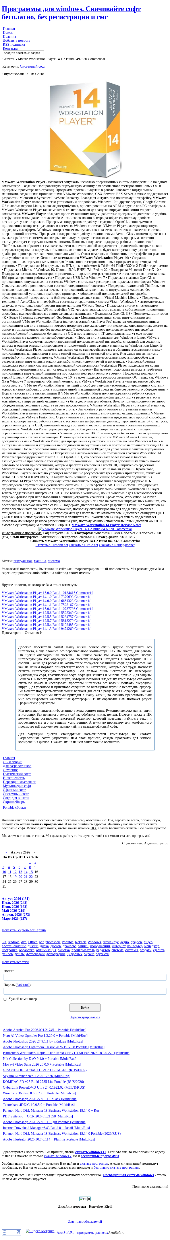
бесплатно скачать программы (116, 1167)
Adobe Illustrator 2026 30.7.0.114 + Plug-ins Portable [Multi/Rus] (49, 1139)
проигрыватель (83, 950)
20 (20, 877)
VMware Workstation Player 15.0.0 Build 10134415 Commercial (47, 593)
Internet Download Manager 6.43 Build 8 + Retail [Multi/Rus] (46, 1128)
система (54, 561)
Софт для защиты (16, 798)
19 (15, 877)
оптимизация (46, 950)
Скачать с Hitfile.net (83, 545)
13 (20, 872)
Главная (9, 28)
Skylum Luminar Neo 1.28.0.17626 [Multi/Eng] (36, 1076)
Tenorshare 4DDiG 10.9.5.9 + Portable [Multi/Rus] (39, 1105)
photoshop (52, 942)
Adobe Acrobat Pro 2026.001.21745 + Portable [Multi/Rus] (44, 1030)
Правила (9, 36)
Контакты (10, 48)
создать (145, 950)
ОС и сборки (12, 762)
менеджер (151, 946)
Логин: (9, 971)
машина (40, 561)
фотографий (55, 954)
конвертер (135, 946)
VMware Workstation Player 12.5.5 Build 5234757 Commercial (46, 617)
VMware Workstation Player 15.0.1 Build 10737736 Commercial (47, 609)
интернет (119, 946)
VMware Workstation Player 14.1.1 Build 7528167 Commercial (46, 605)
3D (4, 942)
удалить (158, 950)
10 (4, 872)
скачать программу (94, 1163)
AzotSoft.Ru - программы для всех (82, 1232)
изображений (100, 946)
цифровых (74, 954)
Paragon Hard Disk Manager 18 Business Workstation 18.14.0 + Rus (51, 1110)
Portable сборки (14, 807)
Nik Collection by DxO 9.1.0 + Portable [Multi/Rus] (39, 1058)
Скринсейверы (14, 802)
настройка (9, 950)
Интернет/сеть (14, 778)
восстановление (14, 946)
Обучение (10, 770)
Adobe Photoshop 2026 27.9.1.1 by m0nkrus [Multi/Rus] (43, 1041)
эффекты (102, 954)
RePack (80, 942)
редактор (103, 950)
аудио (124, 942)
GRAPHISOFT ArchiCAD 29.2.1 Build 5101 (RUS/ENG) (45, 1070)
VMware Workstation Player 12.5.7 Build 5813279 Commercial (46, 621)
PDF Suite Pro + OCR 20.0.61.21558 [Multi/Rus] (38, 1116)
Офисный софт (14, 790)
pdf (41, 942)
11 (9, 872)
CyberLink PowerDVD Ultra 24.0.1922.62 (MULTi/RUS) (44, 1087)
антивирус (111, 942)
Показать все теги (15, 962)
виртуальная (23, 561)
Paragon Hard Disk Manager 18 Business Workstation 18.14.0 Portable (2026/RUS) (62, 1133)
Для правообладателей (85, 1221)
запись (83, 946)
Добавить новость (16, 40)
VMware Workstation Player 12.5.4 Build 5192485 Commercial (46, 625)
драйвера (69, 946)
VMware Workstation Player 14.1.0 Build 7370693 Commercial (46, 597)
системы (131, 950)
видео (148, 942)
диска (44, 946)
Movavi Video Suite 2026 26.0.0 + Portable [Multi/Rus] (42, 1064)
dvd (24, 942)
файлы (20, 954)
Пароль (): (17, 985)
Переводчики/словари (19, 782)
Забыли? (23, 985)
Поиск (8, 32)
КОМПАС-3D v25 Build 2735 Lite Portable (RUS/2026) (43, 1082)
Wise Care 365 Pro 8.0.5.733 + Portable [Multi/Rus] (39, 1093)
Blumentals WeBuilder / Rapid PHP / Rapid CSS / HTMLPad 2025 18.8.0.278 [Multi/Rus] (66, 1053)
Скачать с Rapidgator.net (117, 545)
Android (13, 942)
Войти (85, 1007)
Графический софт (17, 774)
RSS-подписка (14, 44)
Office (32, 942)
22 (31, 877)
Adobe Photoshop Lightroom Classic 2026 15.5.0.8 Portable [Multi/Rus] (53, 1047)
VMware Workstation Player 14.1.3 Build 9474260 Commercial (46, 629)
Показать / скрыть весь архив (24, 930)
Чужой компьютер (22, 999)
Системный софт (33, 66)
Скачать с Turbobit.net (52, 545)
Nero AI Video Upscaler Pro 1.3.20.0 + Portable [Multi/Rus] (45, 1035)
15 (31, 872)
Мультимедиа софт (17, 786)
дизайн (33, 946)
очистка (64, 950)
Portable (67, 942)
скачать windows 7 (57, 1156)
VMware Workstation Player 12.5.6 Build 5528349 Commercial (46, 613)
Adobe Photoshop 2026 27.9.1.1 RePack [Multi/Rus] (40, 1099)
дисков (55, 946)
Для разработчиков (17, 766)
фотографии (35, 954)
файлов (7, 954)
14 (25, 872)
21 (25, 877)
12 (15, 872)
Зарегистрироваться (85, 1017)
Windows (94, 942)
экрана (89, 954)
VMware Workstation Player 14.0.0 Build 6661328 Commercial (46, 601)
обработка (26, 950)
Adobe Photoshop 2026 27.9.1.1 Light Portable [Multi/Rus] (44, 1122)
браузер (136, 942)
